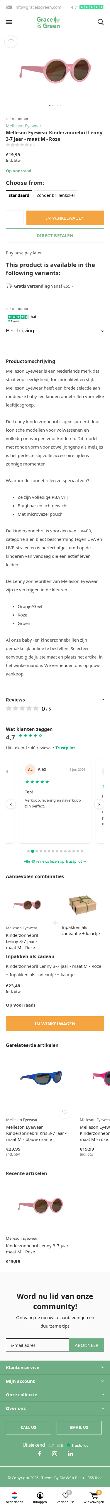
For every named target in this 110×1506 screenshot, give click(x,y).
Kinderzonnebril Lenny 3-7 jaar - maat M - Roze (22, 941)
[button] (9, 22)
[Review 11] (69, 851)
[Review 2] (32, 851)
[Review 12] (73, 851)
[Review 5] (45, 851)
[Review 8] (57, 851)
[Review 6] (49, 851)
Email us (79, 1427)
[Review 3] (36, 851)
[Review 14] (82, 851)
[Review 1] (28, 851)
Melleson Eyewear (23, 125)
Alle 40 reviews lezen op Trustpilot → (55, 861)
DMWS (65, 1477)
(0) (32, 144)
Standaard (19, 195)
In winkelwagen (65, 218)
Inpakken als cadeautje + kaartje (81, 930)
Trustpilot (65, 748)
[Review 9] (61, 851)
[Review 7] (53, 851)
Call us (28, 1427)
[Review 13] (78, 851)
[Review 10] (65, 851)
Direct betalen (55, 235)
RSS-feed (95, 1477)
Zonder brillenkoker (56, 195)
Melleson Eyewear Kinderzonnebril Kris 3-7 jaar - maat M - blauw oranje (36, 1133)
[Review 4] (41, 851)
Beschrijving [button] (20, 330)
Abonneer (87, 1345)
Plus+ (79, 1477)
